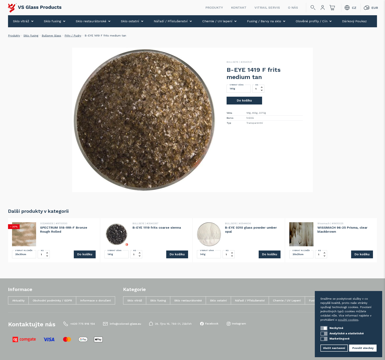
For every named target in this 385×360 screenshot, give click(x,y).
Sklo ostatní (130, 21)
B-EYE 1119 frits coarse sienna (157, 227)
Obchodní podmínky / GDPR (52, 300)
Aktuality (18, 300)
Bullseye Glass (51, 35)
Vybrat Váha (237, 85)
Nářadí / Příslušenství (171, 21)
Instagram (239, 323)
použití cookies (348, 319)
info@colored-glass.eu (125, 323)
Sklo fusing (52, 21)
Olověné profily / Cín (311, 21)
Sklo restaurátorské (91, 21)
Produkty (214, 7)
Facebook (211, 323)
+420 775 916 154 (82, 323)
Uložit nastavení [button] (334, 348)
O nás (293, 7)
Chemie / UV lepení (217, 21)
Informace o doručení (95, 300)
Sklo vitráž (21, 21)
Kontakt (238, 7)
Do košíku (244, 100)
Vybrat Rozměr (23, 250)
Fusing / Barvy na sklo (264, 21)
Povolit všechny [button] (363, 348)
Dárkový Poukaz (354, 21)
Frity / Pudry (73, 35)
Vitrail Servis (267, 7)
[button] (323, 328)
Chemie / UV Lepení (287, 300)
